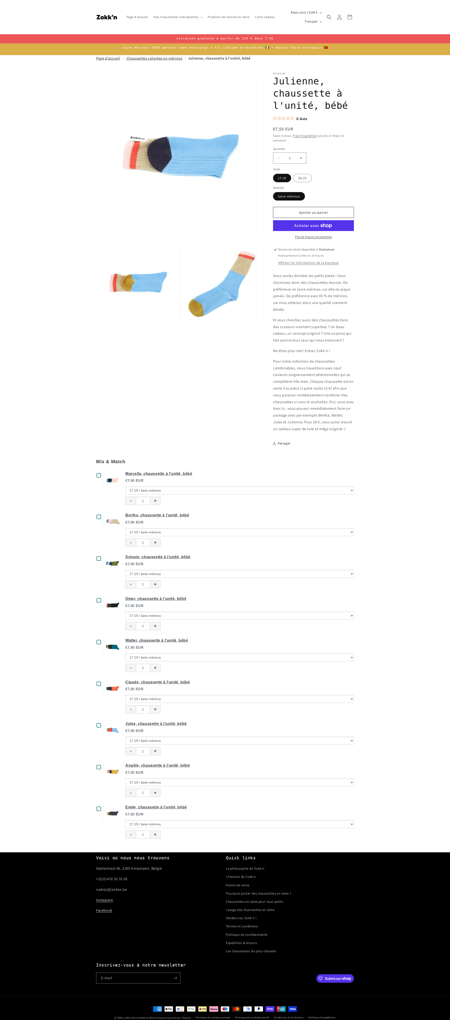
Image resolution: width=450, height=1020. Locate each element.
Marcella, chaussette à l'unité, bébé (158, 474)
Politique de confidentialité (247, 935)
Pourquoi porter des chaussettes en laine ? (258, 893)
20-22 (302, 178)
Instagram (104, 900)
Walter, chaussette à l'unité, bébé (156, 640)
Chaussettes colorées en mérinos (155, 58)
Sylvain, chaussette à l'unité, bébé (158, 557)
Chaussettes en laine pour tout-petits (254, 901)
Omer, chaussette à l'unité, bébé (155, 599)
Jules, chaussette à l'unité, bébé (156, 724)
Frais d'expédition (305, 135)
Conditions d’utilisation (289, 1017)
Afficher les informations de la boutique (308, 263)
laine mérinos (289, 196)
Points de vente (238, 885)
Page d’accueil (108, 58)
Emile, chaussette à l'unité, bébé (156, 807)
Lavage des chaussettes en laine (250, 910)
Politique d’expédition (321, 1017)
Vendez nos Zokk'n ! (241, 918)
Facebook (104, 910)
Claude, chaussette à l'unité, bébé (157, 682)
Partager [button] (284, 443)
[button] (178, 17)
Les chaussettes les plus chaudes (251, 951)
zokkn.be (129, 1017)
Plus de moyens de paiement (313, 237)
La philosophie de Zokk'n (245, 868)
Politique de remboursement (212, 1017)
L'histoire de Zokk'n (241, 877)
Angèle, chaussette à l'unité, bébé (157, 765)
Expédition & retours (241, 943)
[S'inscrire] (175, 978)
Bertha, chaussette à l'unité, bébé (157, 515)
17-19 (282, 178)
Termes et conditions (242, 926)
